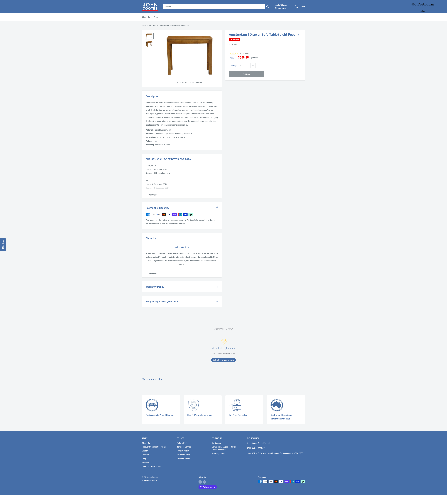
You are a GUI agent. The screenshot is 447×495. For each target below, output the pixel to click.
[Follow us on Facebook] (200, 482)
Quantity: (233, 65)
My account (280, 8)
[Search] (267, 6)
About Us (146, 17)
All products (153, 25)
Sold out (246, 74)
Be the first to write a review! (223, 360)
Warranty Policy (183, 454)
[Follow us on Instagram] (204, 482)
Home (144, 25)
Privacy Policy (183, 451)
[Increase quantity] (253, 65)
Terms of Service (184, 447)
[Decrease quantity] (240, 65)
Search (145, 451)
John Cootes (234, 45)
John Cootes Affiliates (151, 466)
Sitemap (145, 462)
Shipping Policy (183, 458)
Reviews (145, 454)
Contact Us (216, 443)
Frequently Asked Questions (154, 447)
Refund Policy (182, 443)
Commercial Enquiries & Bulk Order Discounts (224, 448)
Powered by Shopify (149, 480)
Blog (156, 17)
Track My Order (218, 453)
